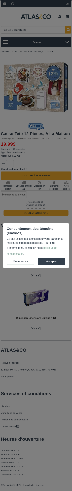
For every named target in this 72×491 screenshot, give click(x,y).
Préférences (20, 261)
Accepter (51, 261)
